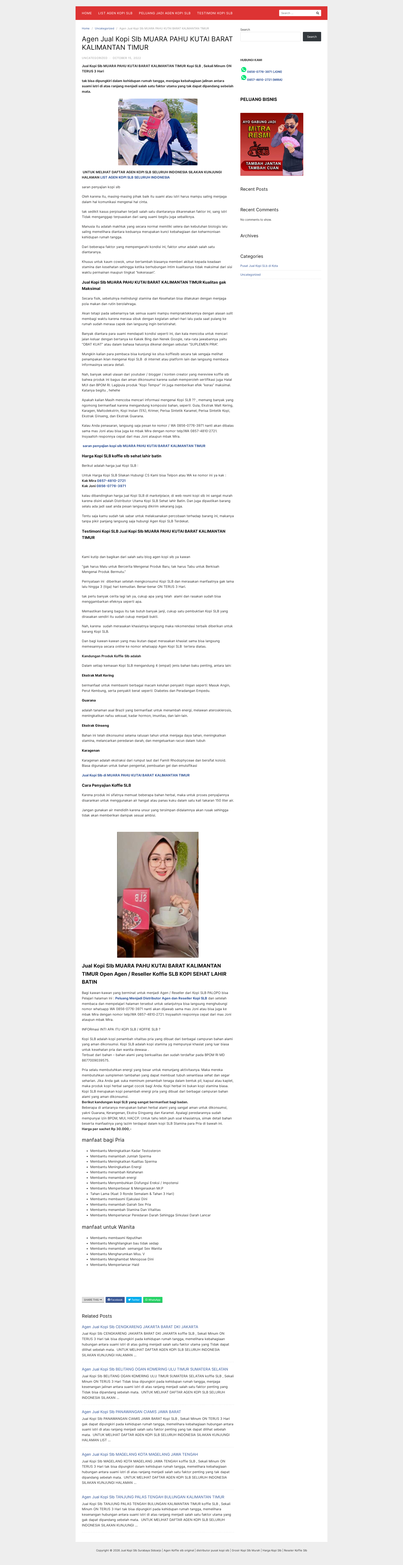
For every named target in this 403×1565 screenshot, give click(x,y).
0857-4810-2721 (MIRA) (265, 79)
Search (245, 29)
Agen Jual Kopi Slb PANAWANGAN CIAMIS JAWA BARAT (131, 1412)
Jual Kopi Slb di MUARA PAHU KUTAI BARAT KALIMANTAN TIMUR (136, 775)
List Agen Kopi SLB (115, 13)
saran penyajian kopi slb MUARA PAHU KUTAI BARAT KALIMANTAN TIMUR (144, 446)
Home (87, 13)
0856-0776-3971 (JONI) (264, 71)
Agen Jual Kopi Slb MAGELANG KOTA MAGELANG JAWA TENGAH (140, 1454)
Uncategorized (104, 28)
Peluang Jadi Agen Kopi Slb (165, 13)
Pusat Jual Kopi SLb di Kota (259, 265)
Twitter (135, 1299)
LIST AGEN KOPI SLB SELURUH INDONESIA (135, 177)
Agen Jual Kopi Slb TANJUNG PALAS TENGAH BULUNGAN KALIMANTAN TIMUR (153, 1497)
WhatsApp (154, 1299)
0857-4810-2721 (112, 481)
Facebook (116, 1299)
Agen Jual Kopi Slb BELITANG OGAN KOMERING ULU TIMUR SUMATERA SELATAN (155, 1369)
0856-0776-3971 (111, 486)
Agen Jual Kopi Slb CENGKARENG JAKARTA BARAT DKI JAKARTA (140, 1327)
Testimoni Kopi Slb (215, 13)
